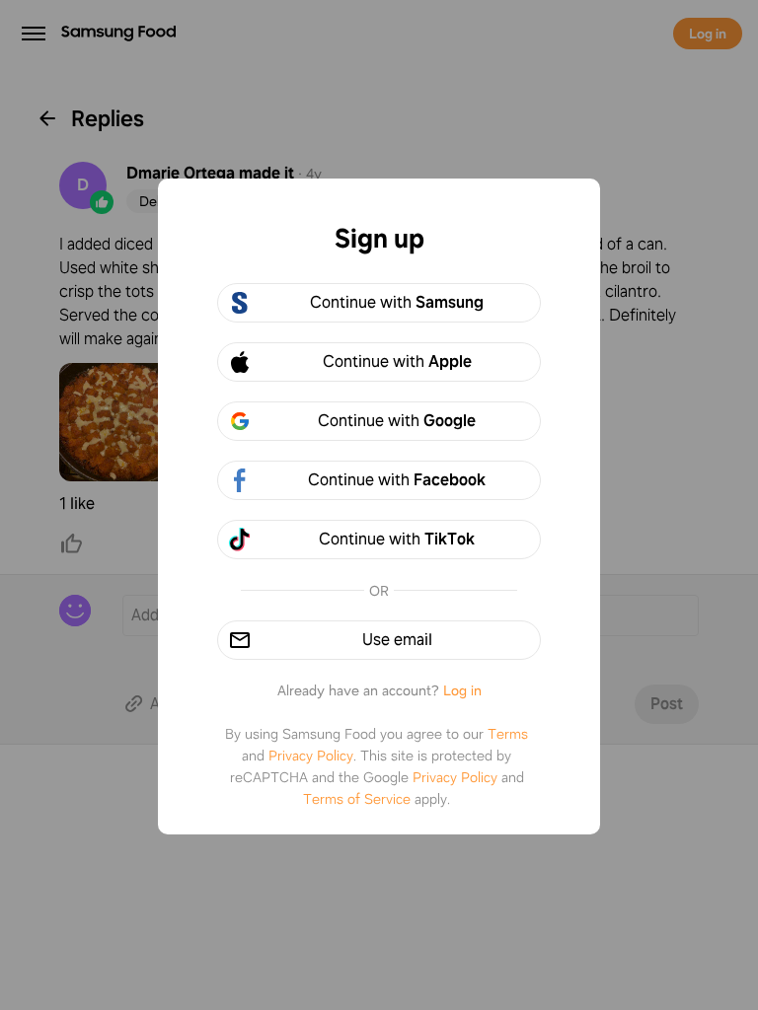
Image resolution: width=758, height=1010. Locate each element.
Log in (462, 690)
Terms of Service (357, 799)
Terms (508, 734)
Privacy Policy (310, 755)
